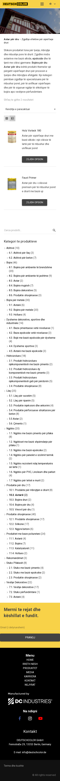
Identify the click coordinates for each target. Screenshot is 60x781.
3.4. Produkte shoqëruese (23, 386)
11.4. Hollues (16, 553)
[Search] (53, 230)
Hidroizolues (13, 355)
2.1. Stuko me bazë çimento (24, 567)
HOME (30, 659)
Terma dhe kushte (14, 765)
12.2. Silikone (16, 524)
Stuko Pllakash (14, 562)
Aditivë (10, 248)
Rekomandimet (14, 558)
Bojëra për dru (39, 62)
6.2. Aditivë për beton (21, 257)
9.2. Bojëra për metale (21, 309)
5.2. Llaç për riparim (20, 400)
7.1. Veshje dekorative (21, 587)
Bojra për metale (15, 300)
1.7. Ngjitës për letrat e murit (24, 480)
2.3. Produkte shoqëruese (23, 577)
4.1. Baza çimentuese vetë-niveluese (29, 328)
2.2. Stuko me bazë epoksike (25, 572)
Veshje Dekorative (16, 582)
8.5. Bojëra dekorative (21, 290)
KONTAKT (30, 680)
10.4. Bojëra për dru (19, 504)
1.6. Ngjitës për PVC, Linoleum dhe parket (32, 471)
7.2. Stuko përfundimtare (22, 592)
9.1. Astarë (15, 305)
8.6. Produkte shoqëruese (23, 295)
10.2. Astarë (16, 494)
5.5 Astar (14, 418)
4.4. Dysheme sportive (21, 346)
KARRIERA (30, 676)
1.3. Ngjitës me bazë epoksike (26, 450)
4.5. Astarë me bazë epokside (25, 351)
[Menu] (42, 4)
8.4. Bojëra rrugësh (19, 285)
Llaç (8, 390)
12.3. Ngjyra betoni (19, 529)
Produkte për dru (15, 485)
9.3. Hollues (15, 314)
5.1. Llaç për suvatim (20, 395)
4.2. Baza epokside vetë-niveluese (28, 332)
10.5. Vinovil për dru (20, 509)
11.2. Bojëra (15, 543)
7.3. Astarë (15, 596)
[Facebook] (19, 718)
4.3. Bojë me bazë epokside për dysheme (32, 337)
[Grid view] (7, 118)
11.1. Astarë (15, 538)
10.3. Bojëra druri (18, 499)
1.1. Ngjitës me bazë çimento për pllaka (31, 433)
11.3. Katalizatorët (19, 548)
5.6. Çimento (16, 423)
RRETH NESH (30, 664)
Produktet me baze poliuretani (23, 533)
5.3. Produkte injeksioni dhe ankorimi (29, 405)
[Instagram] (30, 718)
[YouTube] (40, 718)
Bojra (9, 262)
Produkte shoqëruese (18, 514)
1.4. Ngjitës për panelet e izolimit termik (31, 455)
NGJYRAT (30, 684)
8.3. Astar (14, 280)
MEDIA (30, 672)
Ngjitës (10, 428)
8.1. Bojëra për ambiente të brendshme (30, 267)
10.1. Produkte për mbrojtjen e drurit (29, 490)
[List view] (12, 118)
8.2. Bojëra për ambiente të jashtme (28, 275)
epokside (37, 58)
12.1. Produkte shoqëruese (24, 519)
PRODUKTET (30, 668)
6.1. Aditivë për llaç (19, 252)
